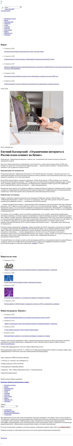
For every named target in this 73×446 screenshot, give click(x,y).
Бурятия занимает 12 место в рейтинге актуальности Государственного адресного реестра (31, 84)
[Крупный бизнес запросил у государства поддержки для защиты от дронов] (8, 296)
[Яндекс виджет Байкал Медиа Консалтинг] (36, 15)
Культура (7, 28)
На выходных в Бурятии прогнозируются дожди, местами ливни (24, 51)
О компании (8, 409)
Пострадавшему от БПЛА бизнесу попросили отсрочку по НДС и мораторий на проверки (31, 304)
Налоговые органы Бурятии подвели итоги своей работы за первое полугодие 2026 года (31, 76)
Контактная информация (11, 413)
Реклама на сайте (9, 411)
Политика (7, 35)
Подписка (4, 438)
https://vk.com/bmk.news (8, 343)
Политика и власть (10, 18)
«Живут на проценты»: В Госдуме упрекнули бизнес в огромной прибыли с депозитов (30, 270)
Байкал (6, 31)
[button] (70, 92)
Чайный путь (8, 33)
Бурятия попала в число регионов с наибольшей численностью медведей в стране (29, 59)
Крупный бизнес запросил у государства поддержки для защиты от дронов (27, 297)
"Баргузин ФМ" (9, 9)
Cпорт (6, 25)
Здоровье (7, 26)
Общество (7, 23)
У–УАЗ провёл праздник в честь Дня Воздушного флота (21, 330)
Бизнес (6, 20)
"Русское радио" (6, 10)
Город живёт (8, 30)
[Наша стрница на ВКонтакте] (36, 12)
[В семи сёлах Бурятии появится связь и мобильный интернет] (8, 280)
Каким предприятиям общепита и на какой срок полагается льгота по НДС (27, 317)
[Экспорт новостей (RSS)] (36, 14)
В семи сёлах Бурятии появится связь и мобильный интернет (22, 282)
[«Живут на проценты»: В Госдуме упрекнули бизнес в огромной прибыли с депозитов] (8, 268)
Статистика (7, 414)
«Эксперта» (24, 227)
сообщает (34, 243)
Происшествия (8, 22)
